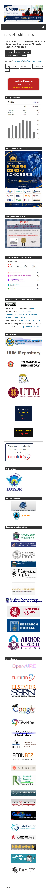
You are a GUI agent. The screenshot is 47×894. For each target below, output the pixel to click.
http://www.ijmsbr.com (30, 320)
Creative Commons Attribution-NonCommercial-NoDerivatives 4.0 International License (22, 314)
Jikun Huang (38, 61)
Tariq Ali (17, 61)
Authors (34, 308)
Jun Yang (28, 61)
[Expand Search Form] (43, 27)
